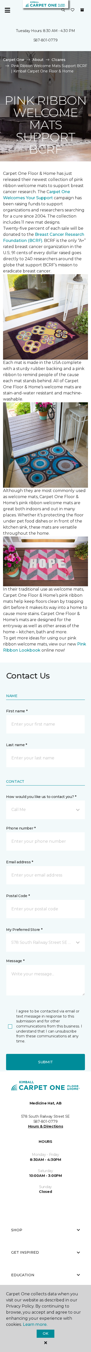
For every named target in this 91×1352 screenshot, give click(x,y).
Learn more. (35, 1324)
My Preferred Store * (24, 929)
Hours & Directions (45, 1126)
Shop (16, 1230)
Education (22, 1275)
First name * (17, 711)
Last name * (16, 745)
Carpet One (13, 59)
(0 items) (82, 10)
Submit (45, 1062)
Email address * (19, 862)
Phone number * (21, 828)
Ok (45, 1333)
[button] (63, 10)
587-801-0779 (46, 40)
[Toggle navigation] (7, 10)
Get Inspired (25, 1252)
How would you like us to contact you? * (41, 796)
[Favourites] (72, 10)
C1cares (58, 59)
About (37, 59)
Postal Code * (18, 896)
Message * (15, 961)
